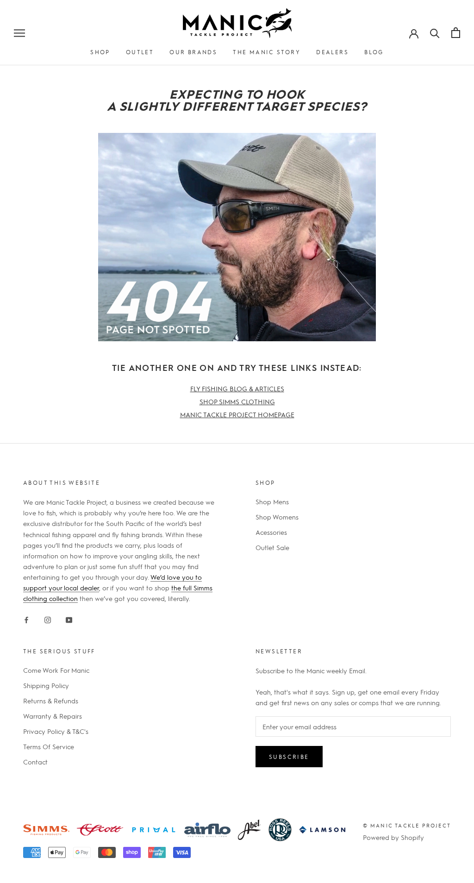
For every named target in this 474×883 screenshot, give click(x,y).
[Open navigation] (19, 32)
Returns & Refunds (50, 700)
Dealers (332, 52)
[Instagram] (47, 618)
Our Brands (193, 52)
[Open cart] (455, 32)
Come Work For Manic (56, 670)
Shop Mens (272, 501)
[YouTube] (69, 618)
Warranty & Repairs (52, 716)
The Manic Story (266, 52)
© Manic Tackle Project (407, 825)
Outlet (140, 52)
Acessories (271, 532)
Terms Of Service (48, 746)
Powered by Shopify (393, 837)
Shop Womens (277, 517)
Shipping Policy (46, 685)
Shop (100, 52)
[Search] (435, 32)
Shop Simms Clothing (237, 401)
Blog (374, 52)
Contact (35, 762)
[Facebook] (26, 618)
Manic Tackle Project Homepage (237, 414)
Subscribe (289, 756)
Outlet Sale (272, 547)
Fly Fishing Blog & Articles (237, 388)
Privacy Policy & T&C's (55, 731)
